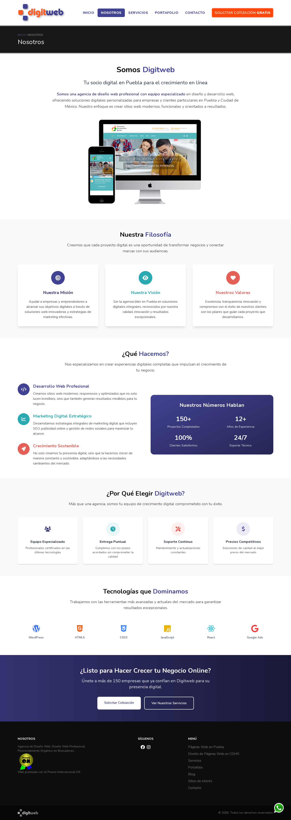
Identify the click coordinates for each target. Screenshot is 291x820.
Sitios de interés (200, 781)
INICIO (22, 35)
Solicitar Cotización (119, 702)
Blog (191, 774)
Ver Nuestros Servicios (169, 703)
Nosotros (35, 35)
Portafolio (195, 767)
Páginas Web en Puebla (206, 747)
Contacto (194, 788)
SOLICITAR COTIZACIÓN (242, 12)
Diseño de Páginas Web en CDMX (213, 753)
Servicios (194, 760)
